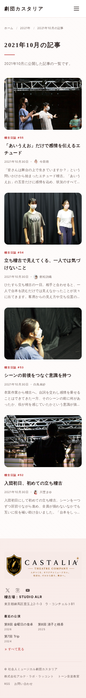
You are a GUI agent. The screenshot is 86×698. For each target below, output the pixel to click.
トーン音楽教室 (69, 676)
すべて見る (16, 649)
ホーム (8, 28)
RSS (7, 684)
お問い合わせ (23, 684)
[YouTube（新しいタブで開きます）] (27, 590)
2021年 (25, 28)
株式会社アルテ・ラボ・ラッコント (29, 676)
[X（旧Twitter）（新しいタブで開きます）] (7, 590)
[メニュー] (76, 8)
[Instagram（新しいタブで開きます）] (17, 590)
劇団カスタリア (24, 8)
